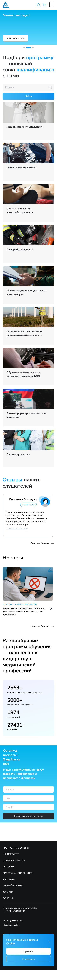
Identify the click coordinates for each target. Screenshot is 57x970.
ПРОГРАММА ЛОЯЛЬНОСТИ (18, 873)
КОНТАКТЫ (9, 879)
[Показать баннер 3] (33, 47)
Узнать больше (16, 38)
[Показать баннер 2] (28, 47)
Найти (28, 96)
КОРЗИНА (8, 891)
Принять (28, 951)
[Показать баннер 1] (24, 47)
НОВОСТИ (8, 866)
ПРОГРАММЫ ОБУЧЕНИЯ (16, 847)
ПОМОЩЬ (8, 898)
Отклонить (28, 959)
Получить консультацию (28, 816)
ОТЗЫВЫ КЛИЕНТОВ (14, 860)
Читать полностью (17, 528)
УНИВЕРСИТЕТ (11, 854)
